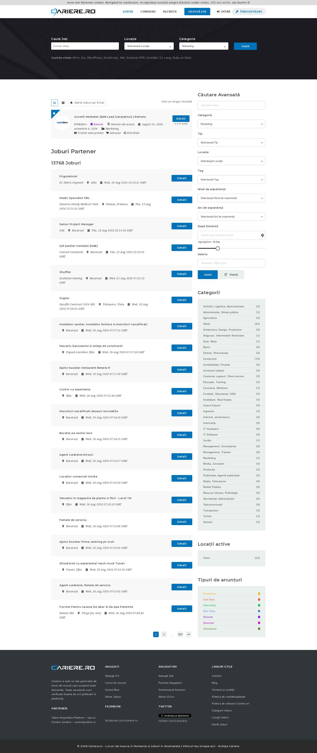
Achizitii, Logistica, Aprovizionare (223, 306)
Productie (209, 469)
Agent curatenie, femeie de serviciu (85, 585)
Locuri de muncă (115, 682)
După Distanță (208, 226)
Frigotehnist (68, 176)
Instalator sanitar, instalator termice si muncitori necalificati (103, 324)
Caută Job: (59, 39)
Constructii (210, 358)
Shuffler (65, 272)
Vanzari (208, 522)
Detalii (181, 118)
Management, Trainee (217, 452)
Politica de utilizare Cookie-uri (230, 703)
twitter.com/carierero (172, 721)
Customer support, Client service (223, 376)
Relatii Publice (212, 486)
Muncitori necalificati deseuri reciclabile (88, 411)
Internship (209, 423)
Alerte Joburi (113, 696)
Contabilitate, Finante (216, 364)
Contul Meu (112, 689)
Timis (206, 557)
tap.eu (92, 717)
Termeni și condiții (223, 689)
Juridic (207, 440)
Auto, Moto (210, 341)
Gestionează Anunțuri (171, 689)
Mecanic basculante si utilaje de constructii (91, 346)
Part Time (209, 611)
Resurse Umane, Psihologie (220, 492)
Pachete (170, 11)
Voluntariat (210, 628)
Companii (148, 11)
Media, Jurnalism (214, 463)
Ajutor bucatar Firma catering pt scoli (86, 541)
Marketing (112, 128)
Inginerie (208, 411)
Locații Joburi (220, 717)
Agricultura (210, 317)
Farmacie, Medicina (215, 387)
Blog (214, 682)
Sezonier (208, 622)
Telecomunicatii (213, 504)
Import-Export (212, 405)
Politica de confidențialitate (228, 696)
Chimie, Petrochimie (215, 352)
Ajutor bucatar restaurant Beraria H (84, 367)
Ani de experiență (210, 207)
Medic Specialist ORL (74, 198)
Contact (217, 675)
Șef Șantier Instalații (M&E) (78, 246)
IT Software (210, 434)
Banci (206, 347)
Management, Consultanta (219, 446)
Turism (207, 516)
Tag (200, 170)
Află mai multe (220, 2)
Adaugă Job (197, 11)
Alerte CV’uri (166, 696)
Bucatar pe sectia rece (75, 433)
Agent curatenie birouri (76, 454)
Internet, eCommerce (216, 417)
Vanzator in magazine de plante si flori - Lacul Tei (95, 498)
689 (180, 634)
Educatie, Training (214, 382)
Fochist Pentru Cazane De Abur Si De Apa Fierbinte (96, 607)
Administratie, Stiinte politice (221, 312)
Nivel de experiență (212, 189)
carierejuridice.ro (85, 722)
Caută (245, 46)
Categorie (187, 39)
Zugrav (64, 298)
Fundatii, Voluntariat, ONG (219, 393)
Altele (206, 323)
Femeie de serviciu (72, 520)
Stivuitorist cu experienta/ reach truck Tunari (92, 563)
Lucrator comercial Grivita (78, 476)
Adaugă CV (112, 675)
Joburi (128, 11)
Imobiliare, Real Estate (217, 399)
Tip (200, 133)
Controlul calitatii (213, 370)
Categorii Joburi (222, 710)
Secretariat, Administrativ (218, 498)
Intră (225, 11)
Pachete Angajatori (170, 682)
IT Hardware (211, 428)
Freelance (209, 593)
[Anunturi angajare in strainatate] (73, 11)
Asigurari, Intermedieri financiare (223, 335)
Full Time (209, 599)
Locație (130, 39)
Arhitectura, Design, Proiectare (222, 329)
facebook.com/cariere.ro (121, 720)
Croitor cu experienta (74, 389)
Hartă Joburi (219, 724)
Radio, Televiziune (214, 481)
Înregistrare (250, 11)
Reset (233, 274)
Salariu (203, 254)
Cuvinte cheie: (61, 57)
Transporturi (210, 510)
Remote (208, 616)
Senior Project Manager (76, 224)
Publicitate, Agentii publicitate (221, 475)
